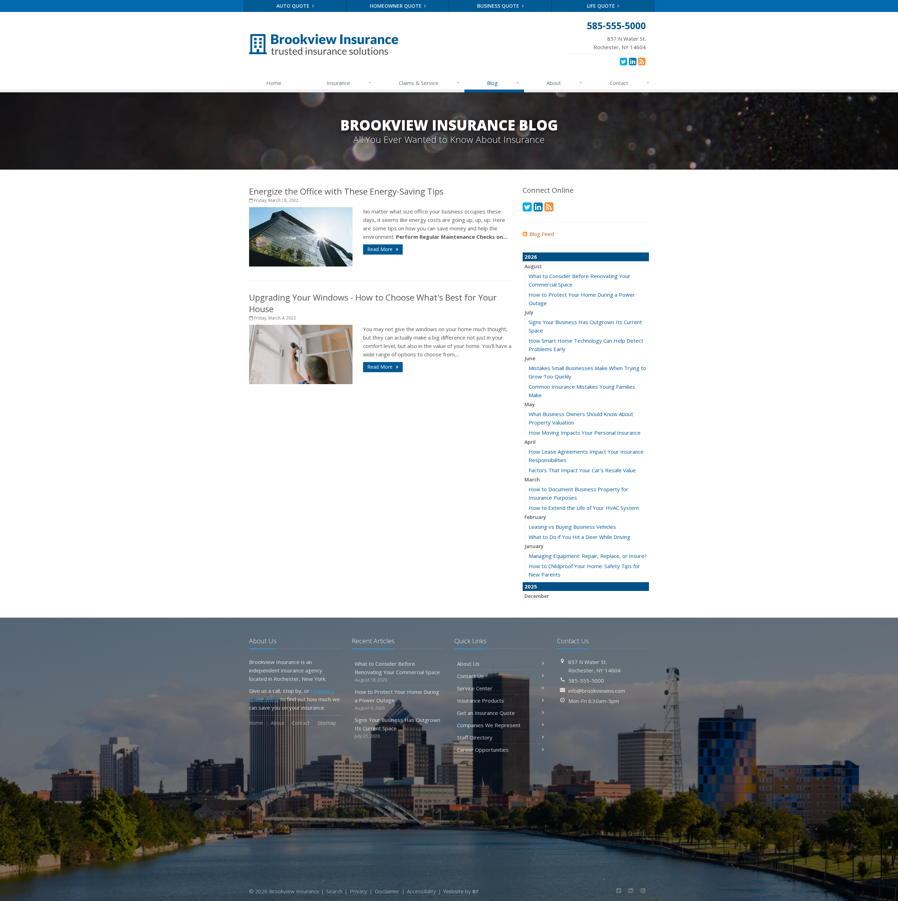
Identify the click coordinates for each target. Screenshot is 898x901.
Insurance (349, 82)
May (529, 404)
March (532, 479)
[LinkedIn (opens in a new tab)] (632, 61)
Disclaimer (387, 891)
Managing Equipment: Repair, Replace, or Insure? (588, 555)
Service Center (474, 688)
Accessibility (421, 891)
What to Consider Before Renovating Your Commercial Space (397, 671)
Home (273, 82)
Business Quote (499, 5)
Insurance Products (480, 700)
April (530, 442)
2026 (530, 256)
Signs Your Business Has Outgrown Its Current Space (397, 727)
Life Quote (601, 5)
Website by (461, 891)
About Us (468, 663)
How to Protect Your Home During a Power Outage (397, 699)
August (533, 266)
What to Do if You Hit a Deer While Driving (579, 536)
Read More (380, 249)
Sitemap (326, 722)
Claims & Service (429, 82)
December (536, 596)
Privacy (358, 891)
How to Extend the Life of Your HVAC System (584, 507)
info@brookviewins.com (596, 690)
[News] (641, 61)
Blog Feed (541, 233)
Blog (503, 82)
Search (334, 891)
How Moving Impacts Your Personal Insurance (585, 432)
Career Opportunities (483, 749)
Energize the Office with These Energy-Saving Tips (346, 191)
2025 (530, 586)
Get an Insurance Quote (486, 712)
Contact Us (470, 675)
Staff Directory (474, 737)
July (529, 312)
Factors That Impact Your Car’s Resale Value (582, 470)
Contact (629, 82)
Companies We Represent (489, 725)
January (534, 546)
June (529, 358)
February (535, 517)
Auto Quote (293, 5)
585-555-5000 (586, 680)
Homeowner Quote (396, 5)
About (564, 82)
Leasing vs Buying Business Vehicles (572, 526)
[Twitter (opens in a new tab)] (623, 61)
